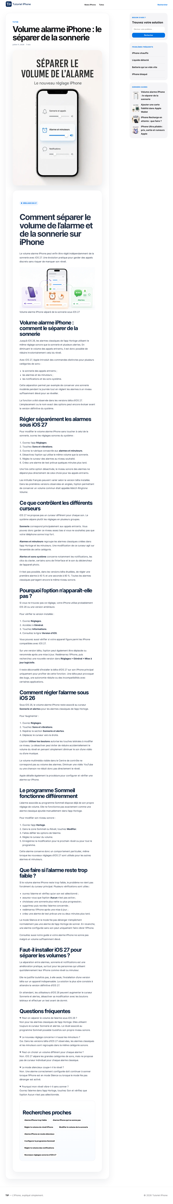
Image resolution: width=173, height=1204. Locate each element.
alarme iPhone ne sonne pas (73, 935)
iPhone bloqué (139, 74)
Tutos (101, 5)
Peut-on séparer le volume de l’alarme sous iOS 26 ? (49, 1018)
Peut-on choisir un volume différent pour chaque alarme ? (53, 1052)
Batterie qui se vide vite (144, 67)
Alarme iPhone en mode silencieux (39, 1134)
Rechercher (163, 5)
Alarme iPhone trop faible (35, 1120)
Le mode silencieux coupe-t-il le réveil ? (43, 1067)
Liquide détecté (140, 60)
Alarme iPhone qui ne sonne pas (67, 1120)
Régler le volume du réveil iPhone (38, 1127)
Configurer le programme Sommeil (39, 1141)
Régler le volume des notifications (39, 1148)
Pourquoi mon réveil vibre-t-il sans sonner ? (45, 1086)
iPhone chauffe (140, 53)
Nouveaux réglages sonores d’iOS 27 (40, 1155)
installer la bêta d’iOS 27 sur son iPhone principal (67, 669)
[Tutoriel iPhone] (18, 4)
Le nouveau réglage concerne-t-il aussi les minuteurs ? (51, 1037)
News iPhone (90, 5)
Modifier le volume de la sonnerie (73, 1127)
